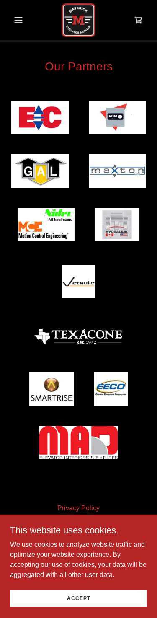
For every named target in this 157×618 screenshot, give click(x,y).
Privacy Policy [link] (78, 508)
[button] (20, 20)
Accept (78, 598)
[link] (79, 20)
